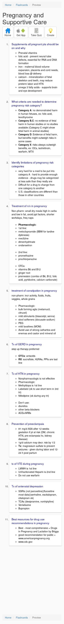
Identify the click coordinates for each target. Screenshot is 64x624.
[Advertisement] (32, 580)
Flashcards (22, 5)
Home (8, 5)
